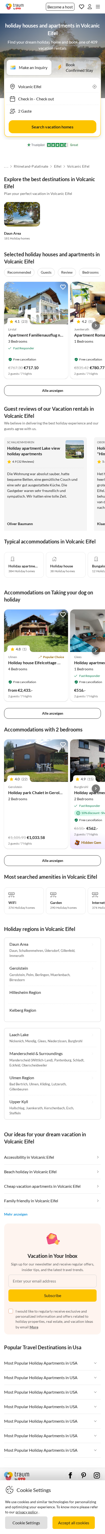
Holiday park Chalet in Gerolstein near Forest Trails (54, 792)
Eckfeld (14, 1065)
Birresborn (17, 980)
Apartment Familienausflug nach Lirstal (43, 334)
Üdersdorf (52, 951)
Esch (69, 1108)
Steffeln (15, 1113)
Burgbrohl (75, 1041)
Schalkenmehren (20, 442)
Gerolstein (17, 975)
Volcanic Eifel (78, 166)
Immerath (16, 956)
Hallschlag (16, 1108)
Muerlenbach (60, 975)
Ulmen (33, 1084)
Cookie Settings (26, 1522)
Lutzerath (58, 1084)
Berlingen (42, 975)
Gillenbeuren (18, 1089)
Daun (13, 951)
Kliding (45, 1084)
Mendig (30, 1041)
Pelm (30, 975)
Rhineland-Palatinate (31, 166)
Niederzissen (57, 1041)
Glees (42, 1041)
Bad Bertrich (18, 1084)
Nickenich (16, 1041)
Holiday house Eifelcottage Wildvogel (42, 662)
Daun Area (12, 233)
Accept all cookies (73, 1522)
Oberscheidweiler (34, 1065)
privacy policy (27, 1512)
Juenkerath (34, 1108)
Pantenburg (62, 1060)
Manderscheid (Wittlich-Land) (31, 1060)
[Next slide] (96, 325)
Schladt (78, 1060)
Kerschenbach (54, 1108)
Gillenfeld (67, 951)
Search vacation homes (52, 126)
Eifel (57, 166)
